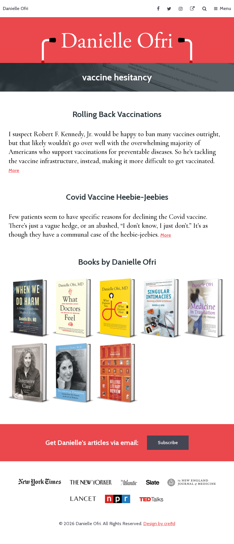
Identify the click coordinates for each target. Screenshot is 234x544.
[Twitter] (169, 8)
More (14, 170)
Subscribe (168, 442)
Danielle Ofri (15, 8)
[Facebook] (158, 8)
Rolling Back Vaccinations (117, 114)
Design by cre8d (159, 523)
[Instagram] (180, 8)
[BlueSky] (192, 8)
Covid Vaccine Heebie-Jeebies (117, 197)
